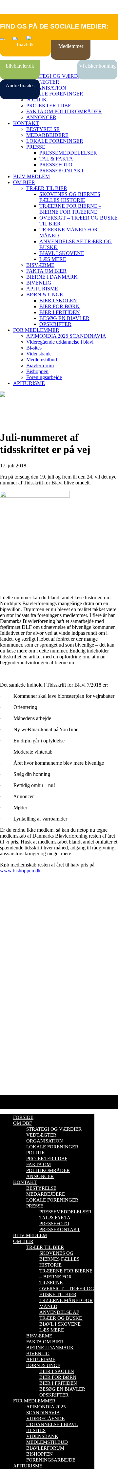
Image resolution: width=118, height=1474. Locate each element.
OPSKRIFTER (55, 324)
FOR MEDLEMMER (36, 330)
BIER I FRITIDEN (59, 312)
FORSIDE (23, 1117)
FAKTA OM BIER (46, 271)
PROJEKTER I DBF (48, 105)
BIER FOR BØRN (59, 306)
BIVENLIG (38, 283)
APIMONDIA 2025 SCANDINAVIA (66, 336)
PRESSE (35, 147)
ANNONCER (41, 117)
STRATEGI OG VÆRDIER (56, 76)
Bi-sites (34, 348)
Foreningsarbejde (44, 377)
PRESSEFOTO (55, 164)
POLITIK (36, 99)
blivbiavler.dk (20, 66)
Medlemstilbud (41, 359)
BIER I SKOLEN (58, 300)
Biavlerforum (40, 365)
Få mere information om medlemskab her (42, 938)
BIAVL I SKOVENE (61, 253)
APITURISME (42, 288)
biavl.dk (25, 44)
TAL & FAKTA (56, 158)
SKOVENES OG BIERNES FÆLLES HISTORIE (69, 197)
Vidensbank (38, 353)
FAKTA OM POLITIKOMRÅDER (64, 111)
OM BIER (24, 182)
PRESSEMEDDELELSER (68, 153)
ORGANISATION (46, 88)
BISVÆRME (40, 265)
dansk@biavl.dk (33, 1006)
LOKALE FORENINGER (54, 93)
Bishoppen (37, 371)
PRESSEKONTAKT (61, 170)
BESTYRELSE (43, 129)
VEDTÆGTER (42, 82)
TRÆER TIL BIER (46, 188)
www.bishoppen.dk (20, 870)
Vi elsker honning (97, 66)
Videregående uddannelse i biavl (59, 342)
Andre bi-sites (20, 85)
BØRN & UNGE (44, 294)
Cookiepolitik (14, 944)
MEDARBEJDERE (47, 135)
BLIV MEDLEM (31, 176)
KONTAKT (26, 123)
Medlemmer (70, 46)
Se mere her (13, 1087)
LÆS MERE (52, 259)
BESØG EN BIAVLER (64, 318)
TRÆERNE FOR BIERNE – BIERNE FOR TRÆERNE (70, 209)
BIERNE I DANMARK (52, 277)
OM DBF (22, 1123)
